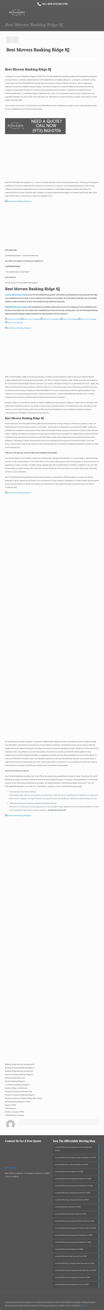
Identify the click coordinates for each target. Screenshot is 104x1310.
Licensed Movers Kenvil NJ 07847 (68, 1207)
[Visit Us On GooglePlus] (50, 319)
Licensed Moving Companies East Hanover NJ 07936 (75, 1270)
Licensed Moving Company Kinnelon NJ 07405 (73, 1179)
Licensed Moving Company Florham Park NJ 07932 (75, 1221)
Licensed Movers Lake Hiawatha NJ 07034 (71, 1165)
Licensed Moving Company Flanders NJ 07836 (73, 1242)
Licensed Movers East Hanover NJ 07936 (71, 1256)
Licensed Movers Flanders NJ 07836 (69, 1249)
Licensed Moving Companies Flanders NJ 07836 (74, 1235)
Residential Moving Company (16, 307)
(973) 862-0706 (16, 100)
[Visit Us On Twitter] (13, 319)
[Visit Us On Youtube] (87, 319)
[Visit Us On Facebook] (30, 319)
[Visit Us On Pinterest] (70, 319)
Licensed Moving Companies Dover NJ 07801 (72, 1277)
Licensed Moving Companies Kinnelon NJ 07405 (74, 1186)
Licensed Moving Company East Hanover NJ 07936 (75, 1263)
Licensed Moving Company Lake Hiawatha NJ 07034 (75, 1157)
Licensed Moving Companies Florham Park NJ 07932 (75, 1228)
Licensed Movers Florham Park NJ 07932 (71, 1214)
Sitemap (83, 1306)
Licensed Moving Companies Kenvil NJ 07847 (72, 1193)
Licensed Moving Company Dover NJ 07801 (72, 1284)
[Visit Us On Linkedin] (14, 323)
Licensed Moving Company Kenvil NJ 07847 (72, 1200)
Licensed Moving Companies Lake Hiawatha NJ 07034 (73, 1148)
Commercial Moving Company (16, 295)
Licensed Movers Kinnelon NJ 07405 (69, 1172)
